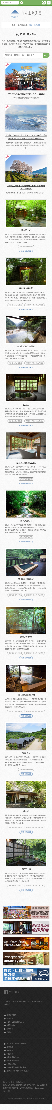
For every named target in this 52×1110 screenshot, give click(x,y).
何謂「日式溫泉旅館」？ (15, 1022)
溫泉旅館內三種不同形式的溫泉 (18, 1071)
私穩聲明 (10, 1050)
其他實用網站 (11, 1064)
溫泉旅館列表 (22, 25)
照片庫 (9, 1032)
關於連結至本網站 (13, 1061)
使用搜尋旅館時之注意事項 (16, 1067)
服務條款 (10, 1047)
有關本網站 (11, 1025)
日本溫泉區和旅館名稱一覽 (16, 1044)
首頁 (13, 25)
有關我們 (10, 1054)
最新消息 (10, 1029)
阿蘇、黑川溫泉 (26, 251)
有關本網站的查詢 (13, 1057)
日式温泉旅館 (26, 14)
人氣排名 (10, 1019)
